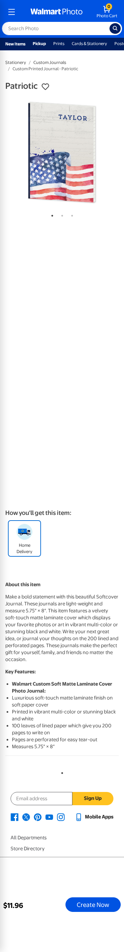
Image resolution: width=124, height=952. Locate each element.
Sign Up (93, 798)
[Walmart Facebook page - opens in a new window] (15, 817)
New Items (15, 43)
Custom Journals (49, 62)
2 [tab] (61, 214)
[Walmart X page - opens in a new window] (26, 817)
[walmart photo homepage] (56, 12)
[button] (45, 86)
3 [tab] (70, 214)
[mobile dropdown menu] (12, 12)
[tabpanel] (62, 152)
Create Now (93, 904)
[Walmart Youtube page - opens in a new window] (49, 817)
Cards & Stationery (89, 43)
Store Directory (28, 849)
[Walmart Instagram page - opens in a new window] (61, 817)
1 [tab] (51, 214)
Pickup (39, 43)
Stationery (15, 62)
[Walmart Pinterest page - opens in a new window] (38, 817)
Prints (58, 43)
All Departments (29, 838)
